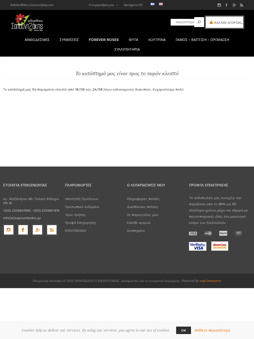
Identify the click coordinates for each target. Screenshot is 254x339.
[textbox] (182, 22)
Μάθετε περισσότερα (212, 330)
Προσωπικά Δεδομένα (82, 207)
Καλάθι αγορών (139, 223)
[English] (161, 4)
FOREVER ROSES (104, 39)
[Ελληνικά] (153, 4)
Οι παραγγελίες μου (142, 215)
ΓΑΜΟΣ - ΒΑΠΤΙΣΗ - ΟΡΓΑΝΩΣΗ (202, 39)
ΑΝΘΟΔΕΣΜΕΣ (37, 39)
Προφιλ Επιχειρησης (80, 223)
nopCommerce (210, 281)
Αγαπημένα (136, 231)
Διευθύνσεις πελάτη (142, 207)
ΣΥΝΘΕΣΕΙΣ (69, 39)
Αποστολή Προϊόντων (81, 199)
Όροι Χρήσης (75, 215)
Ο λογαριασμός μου (101, 5)
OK (183, 330)
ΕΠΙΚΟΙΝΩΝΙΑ (75, 231)
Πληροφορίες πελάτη (143, 199)
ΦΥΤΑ (133, 39)
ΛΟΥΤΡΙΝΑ (157, 39)
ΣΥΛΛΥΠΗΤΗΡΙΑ (127, 49)
